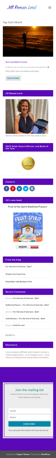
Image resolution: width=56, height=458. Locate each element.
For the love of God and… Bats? (19, 266)
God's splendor (40, 67)
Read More (13, 78)
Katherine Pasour (13, 305)
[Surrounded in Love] (28, 41)
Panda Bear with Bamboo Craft (19, 281)
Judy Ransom (11, 318)
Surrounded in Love (16, 61)
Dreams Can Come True (15, 274)
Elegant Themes (23, 454)
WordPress (45, 454)
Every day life (29, 67)
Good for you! (19, 325)
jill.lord (10, 67)
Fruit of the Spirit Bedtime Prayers (27, 206)
